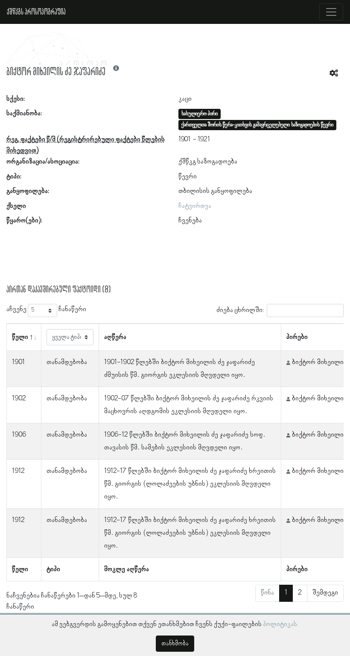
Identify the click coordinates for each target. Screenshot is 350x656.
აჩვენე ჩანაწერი (46, 309)
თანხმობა (175, 643)
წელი (20, 337)
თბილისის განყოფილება (215, 191)
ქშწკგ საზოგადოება (207, 162)
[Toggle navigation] (331, 11)
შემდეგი (325, 593)
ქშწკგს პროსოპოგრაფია (36, 12)
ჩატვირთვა (194, 206)
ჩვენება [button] (190, 220)
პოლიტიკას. (280, 624)
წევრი (187, 177)
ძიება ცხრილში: (240, 310)
